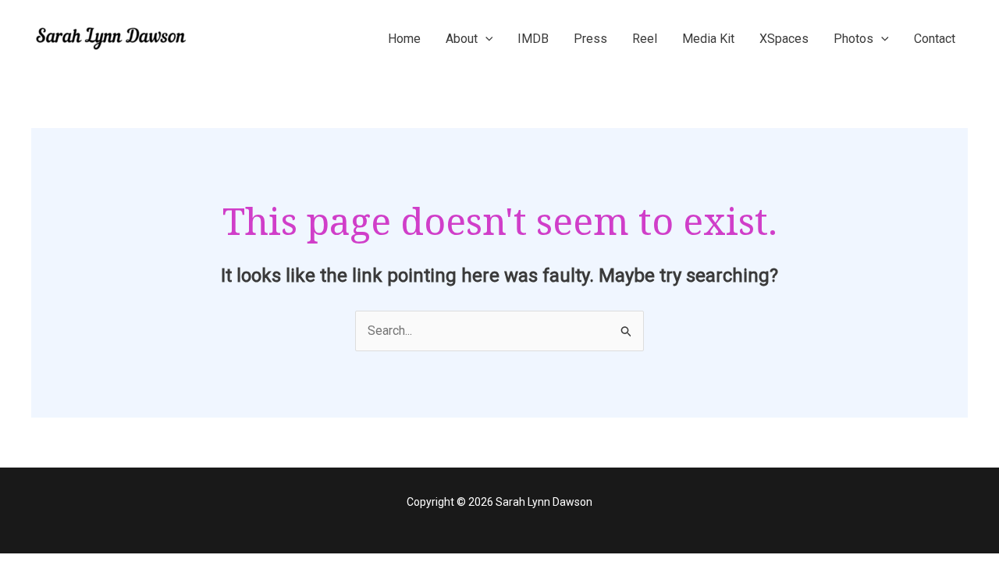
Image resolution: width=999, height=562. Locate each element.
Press (590, 38)
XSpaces (784, 38)
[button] (485, 39)
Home (404, 38)
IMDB (533, 38)
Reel (644, 38)
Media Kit (708, 38)
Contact (934, 38)
